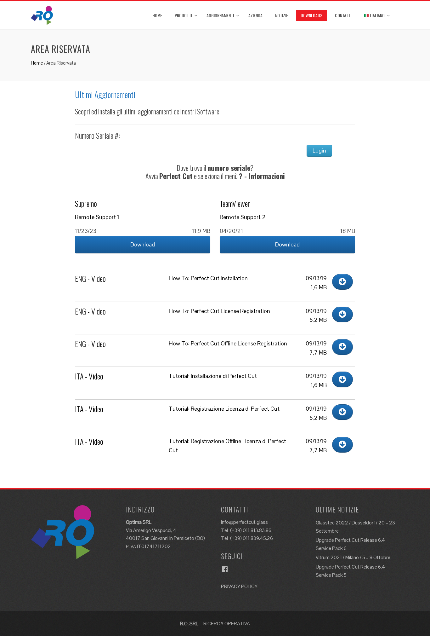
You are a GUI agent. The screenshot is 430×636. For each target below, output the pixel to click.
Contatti (343, 15)
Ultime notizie (337, 509)
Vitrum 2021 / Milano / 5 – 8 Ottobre (353, 557)
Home (157, 15)
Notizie (281, 15)
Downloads (311, 15)
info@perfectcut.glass (244, 522)
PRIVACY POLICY (239, 586)
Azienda (255, 15)
